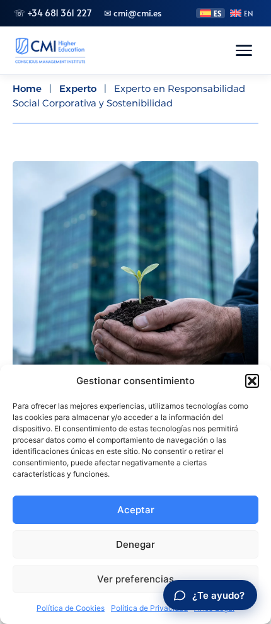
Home (27, 88)
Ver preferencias (135, 579)
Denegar (135, 544)
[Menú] (244, 50)
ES (217, 13)
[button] (252, 381)
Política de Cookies (71, 608)
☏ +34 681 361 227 (52, 13)
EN (248, 13)
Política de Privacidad (149, 608)
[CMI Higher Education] (50, 50)
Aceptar (135, 510)
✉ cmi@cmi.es (132, 13)
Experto (77, 88)
